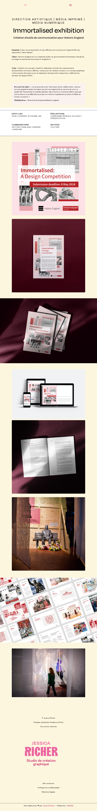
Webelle (70, 806)
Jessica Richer (49, 806)
